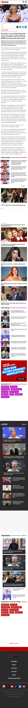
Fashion (14, 668)
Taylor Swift (5, 391)
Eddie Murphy (5, 386)
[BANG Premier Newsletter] (23, 686)
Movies (14, 671)
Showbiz (14, 661)
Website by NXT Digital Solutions (14, 696)
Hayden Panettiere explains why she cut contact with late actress (18, 355)
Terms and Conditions (17, 694)
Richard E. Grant (14, 391)
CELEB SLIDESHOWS (14, 678)
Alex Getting (5, 29)
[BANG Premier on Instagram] (4, 686)
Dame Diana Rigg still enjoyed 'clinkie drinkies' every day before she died (19, 495)
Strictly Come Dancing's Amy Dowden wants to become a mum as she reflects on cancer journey (19, 174)
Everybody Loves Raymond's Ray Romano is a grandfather (18, 348)
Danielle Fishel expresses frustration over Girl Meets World (18, 487)
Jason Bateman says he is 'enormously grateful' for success (19, 479)
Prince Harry (13, 386)
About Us (16, 692)
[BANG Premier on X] (8, 686)
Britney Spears (6, 389)
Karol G (12, 394)
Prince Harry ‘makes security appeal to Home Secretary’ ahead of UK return (19, 324)
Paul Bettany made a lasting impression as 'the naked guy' (18, 502)
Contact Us (21, 692)
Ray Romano (5, 394)
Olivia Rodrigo (5, 397)
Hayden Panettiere (16, 389)
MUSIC (14, 664)
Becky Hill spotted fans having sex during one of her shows (19, 342)
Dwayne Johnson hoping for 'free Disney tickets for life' (18, 336)
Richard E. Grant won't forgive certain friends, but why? (19, 317)
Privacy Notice (9, 694)
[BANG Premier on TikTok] (16, 686)
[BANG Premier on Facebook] (20, 686)
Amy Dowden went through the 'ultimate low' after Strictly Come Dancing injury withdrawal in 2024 (19, 162)
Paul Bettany (18, 394)
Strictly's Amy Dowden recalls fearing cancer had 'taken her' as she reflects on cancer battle (19, 180)
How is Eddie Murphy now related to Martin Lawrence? (18, 311)
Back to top (13, 643)
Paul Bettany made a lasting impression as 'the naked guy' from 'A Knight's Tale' (14, 457)
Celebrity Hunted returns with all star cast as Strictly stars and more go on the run (19, 168)
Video (14, 675)
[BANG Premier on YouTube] (12, 686)
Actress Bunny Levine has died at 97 (19, 330)
